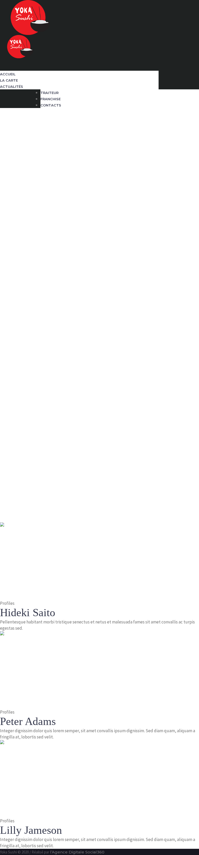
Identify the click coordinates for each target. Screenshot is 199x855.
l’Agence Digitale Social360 (77, 852)
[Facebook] (2, 61)
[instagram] (2, 68)
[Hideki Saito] (39, 560)
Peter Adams (28, 721)
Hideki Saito (27, 613)
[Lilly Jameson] (39, 778)
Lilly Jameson (31, 830)
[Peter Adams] (39, 669)
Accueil (7, 498)
